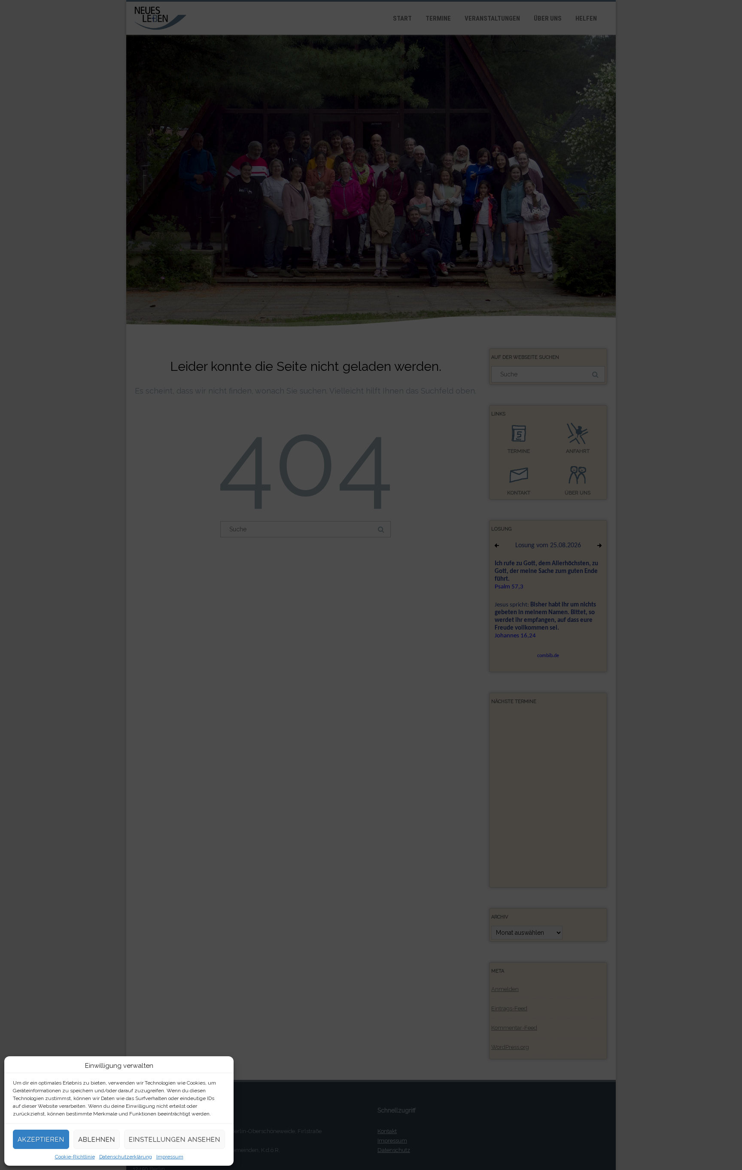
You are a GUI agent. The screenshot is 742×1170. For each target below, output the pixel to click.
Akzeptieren (41, 1139)
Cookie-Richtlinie (75, 1157)
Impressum (169, 1157)
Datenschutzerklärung (125, 1157)
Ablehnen (96, 1139)
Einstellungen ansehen (174, 1139)
